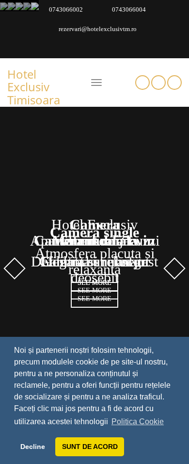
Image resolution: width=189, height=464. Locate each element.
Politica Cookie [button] (137, 421)
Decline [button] (32, 446)
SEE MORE (94, 282)
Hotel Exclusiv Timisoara (33, 87)
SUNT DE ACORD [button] (90, 446)
